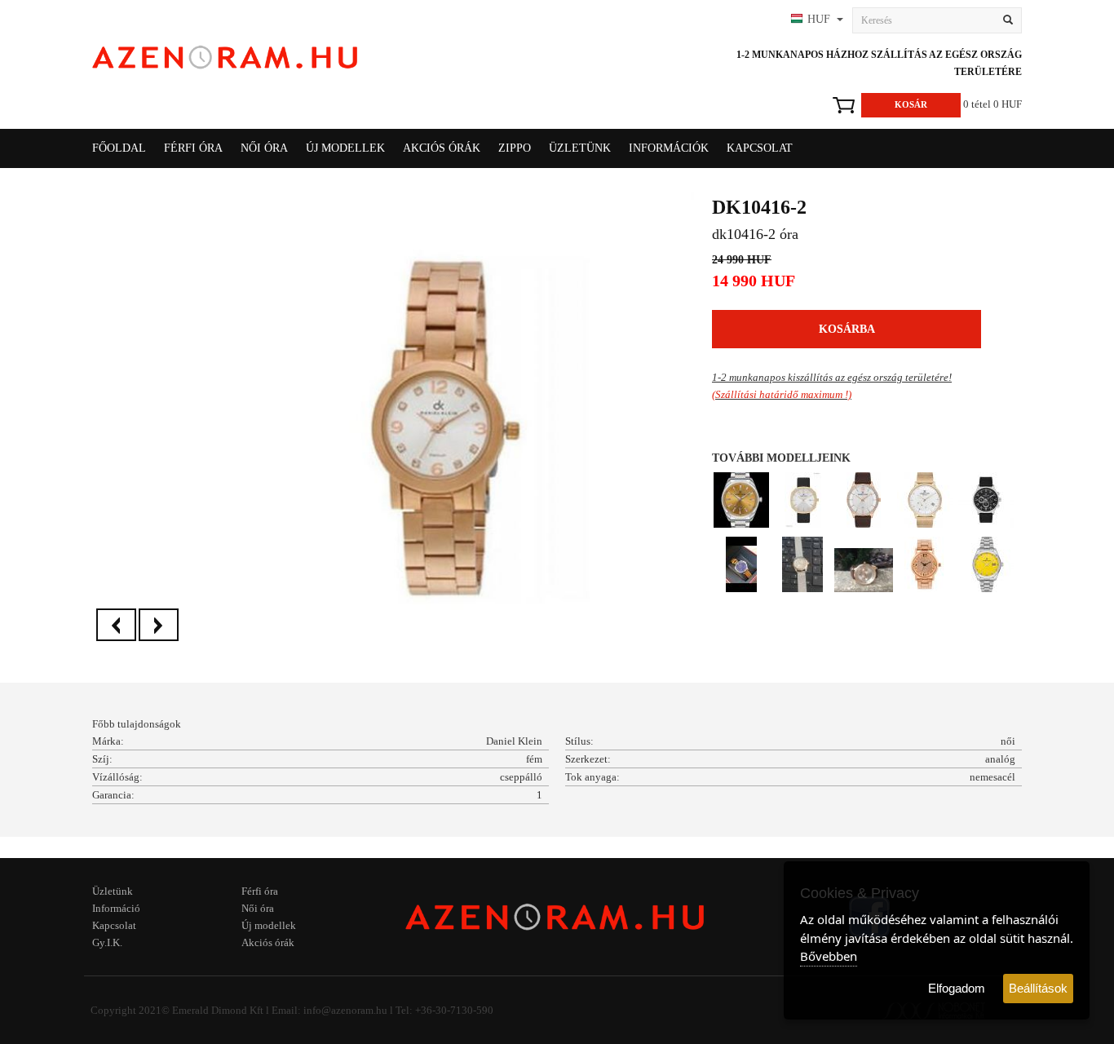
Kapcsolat (760, 148)
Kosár (911, 104)
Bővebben (828, 956)
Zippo (514, 148)
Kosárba (847, 329)
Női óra (257, 908)
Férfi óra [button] (193, 148)
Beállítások (1038, 988)
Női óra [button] (264, 148)
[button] (815, 20)
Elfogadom (956, 988)
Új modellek (345, 148)
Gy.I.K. (107, 942)
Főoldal (119, 148)
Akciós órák (441, 148)
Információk (669, 148)
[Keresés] (1008, 20)
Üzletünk (580, 148)
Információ (116, 908)
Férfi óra (259, 891)
